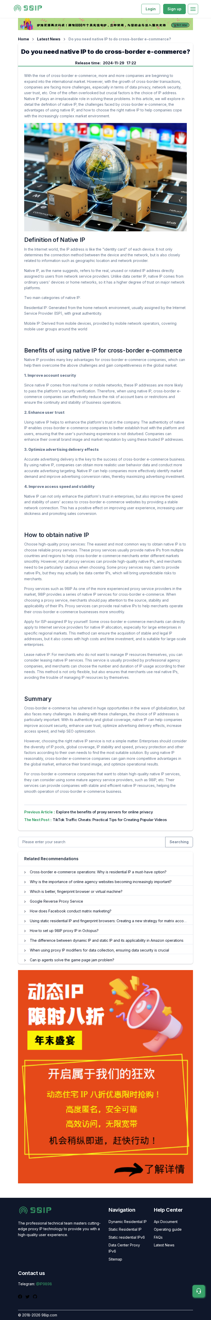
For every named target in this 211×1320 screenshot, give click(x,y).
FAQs (158, 1237)
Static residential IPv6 (127, 1237)
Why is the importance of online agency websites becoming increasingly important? (101, 881)
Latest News (48, 39)
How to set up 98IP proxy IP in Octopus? (64, 930)
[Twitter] (28, 1296)
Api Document (166, 1221)
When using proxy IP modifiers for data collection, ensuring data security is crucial (99, 950)
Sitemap (115, 1259)
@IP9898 (44, 1284)
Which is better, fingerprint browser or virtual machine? (76, 891)
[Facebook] (20, 1296)
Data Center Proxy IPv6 (124, 1248)
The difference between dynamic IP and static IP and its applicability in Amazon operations (106, 940)
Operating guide (168, 1229)
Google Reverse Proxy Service (56, 901)
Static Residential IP (125, 1229)
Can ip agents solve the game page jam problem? (72, 960)
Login (151, 9)
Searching (179, 842)
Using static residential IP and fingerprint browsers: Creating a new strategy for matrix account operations (119, 921)
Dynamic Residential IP (128, 1221)
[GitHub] (35, 1296)
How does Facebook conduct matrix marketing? (70, 911)
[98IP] (28, 9)
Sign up (174, 9)
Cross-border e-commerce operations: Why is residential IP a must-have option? (98, 872)
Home (23, 39)
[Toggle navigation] (193, 9)
